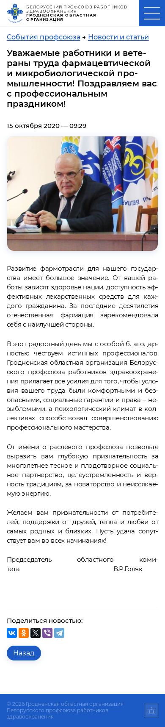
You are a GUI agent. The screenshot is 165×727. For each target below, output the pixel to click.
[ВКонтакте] (12, 633)
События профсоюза (43, 37)
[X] (35, 633)
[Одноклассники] (24, 633)
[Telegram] (59, 633)
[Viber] (47, 633)
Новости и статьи (118, 37)
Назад (23, 653)
